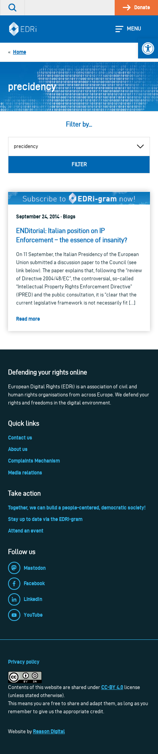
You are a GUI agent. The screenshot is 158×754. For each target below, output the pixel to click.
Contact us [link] (20, 437)
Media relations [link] (25, 472)
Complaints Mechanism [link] (34, 461)
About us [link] (18, 449)
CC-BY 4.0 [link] (112, 687)
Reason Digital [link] (49, 731)
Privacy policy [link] (24, 662)
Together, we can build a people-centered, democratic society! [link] (76, 507)
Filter (79, 164)
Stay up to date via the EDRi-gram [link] (45, 519)
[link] (148, 48)
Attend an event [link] (25, 531)
